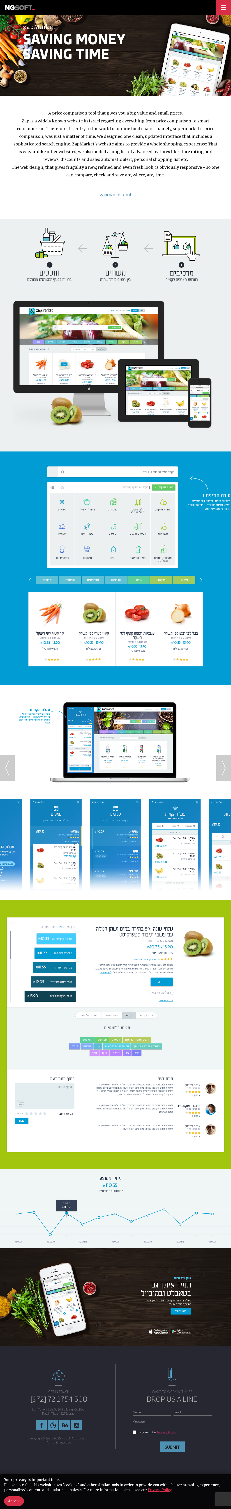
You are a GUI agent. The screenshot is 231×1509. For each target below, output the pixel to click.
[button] (223, 768)
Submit (172, 1447)
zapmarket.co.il (115, 194)
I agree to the (157, 1432)
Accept (14, 1501)
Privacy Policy (166, 1432)
